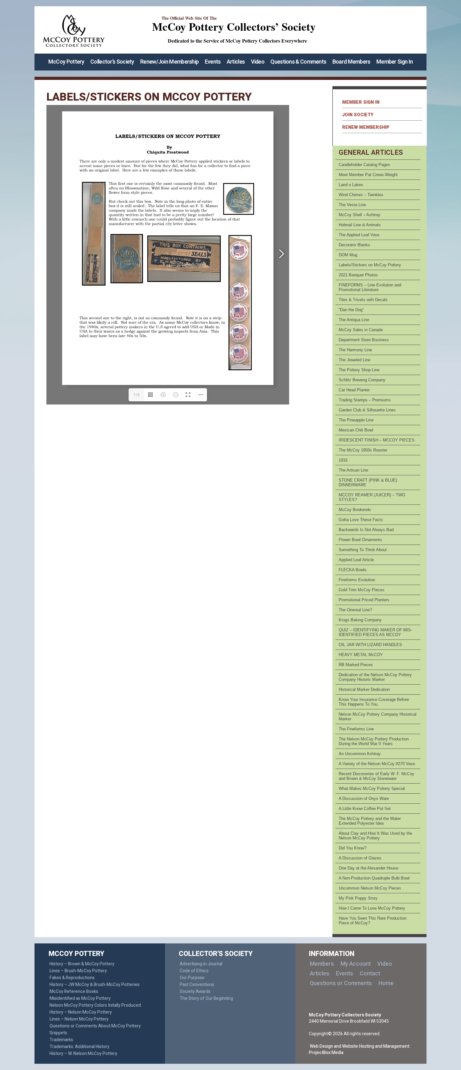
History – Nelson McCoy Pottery (81, 1012)
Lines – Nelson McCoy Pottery (79, 1019)
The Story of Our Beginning (206, 998)
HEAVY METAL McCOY (361, 654)
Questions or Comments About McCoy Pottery (95, 1026)
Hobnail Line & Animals (360, 224)
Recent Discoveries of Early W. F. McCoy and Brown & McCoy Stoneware (376, 776)
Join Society (358, 115)
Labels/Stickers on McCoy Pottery (370, 265)
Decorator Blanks (354, 245)
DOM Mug (348, 255)
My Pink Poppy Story (358, 898)
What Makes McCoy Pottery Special (372, 788)
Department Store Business (364, 339)
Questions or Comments (341, 983)
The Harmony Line (355, 349)
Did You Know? (352, 848)
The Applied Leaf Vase (359, 234)
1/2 (137, 395)
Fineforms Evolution (357, 579)
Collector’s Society (112, 62)
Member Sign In (394, 62)
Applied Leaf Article (356, 559)
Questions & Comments (298, 62)
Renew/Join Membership (169, 62)
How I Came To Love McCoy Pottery (372, 908)
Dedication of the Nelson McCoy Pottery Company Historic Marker (375, 677)
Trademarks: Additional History (79, 1046)
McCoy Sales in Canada (361, 329)
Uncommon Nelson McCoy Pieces (370, 888)
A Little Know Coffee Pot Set (365, 808)
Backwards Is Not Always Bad (366, 529)
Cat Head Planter (354, 390)
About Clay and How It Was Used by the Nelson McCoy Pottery (375, 835)
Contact (370, 973)
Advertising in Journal (201, 964)
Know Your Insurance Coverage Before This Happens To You (374, 702)
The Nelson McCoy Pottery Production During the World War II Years (374, 741)
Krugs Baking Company (360, 620)
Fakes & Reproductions (72, 977)
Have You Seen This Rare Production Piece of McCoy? (372, 920)
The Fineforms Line (356, 729)
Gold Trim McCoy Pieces (361, 589)
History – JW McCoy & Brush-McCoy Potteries (95, 984)
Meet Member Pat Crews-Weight (368, 174)
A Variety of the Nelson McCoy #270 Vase (377, 763)
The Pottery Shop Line (359, 370)
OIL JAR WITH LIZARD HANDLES (370, 644)
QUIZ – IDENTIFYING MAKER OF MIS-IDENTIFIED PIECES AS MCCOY (375, 632)
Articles (236, 62)
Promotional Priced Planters (364, 600)
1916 (343, 460)
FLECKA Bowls (353, 569)
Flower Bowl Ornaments (360, 539)
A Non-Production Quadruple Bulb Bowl (374, 878)
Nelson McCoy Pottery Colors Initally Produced (95, 1005)
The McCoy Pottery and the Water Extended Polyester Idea (370, 821)
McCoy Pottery (66, 62)
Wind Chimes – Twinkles (361, 194)
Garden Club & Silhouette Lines (367, 410)
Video (258, 62)
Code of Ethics (194, 971)
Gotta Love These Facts (361, 519)
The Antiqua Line (354, 319)
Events (213, 62)
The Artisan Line (353, 470)
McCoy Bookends (355, 509)
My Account (356, 964)
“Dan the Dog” (351, 309)
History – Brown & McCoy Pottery (82, 964)
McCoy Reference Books (74, 991)
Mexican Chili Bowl (356, 430)
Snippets (58, 1033)
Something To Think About (363, 549)
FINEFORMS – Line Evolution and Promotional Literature (370, 287)
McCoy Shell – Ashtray (359, 214)
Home (386, 983)
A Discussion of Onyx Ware (364, 798)
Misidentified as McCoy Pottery (80, 998)
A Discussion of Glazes (360, 858)
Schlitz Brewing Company (362, 380)
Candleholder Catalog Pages (364, 164)
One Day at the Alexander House (368, 868)
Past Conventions (197, 984)
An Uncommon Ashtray (360, 753)
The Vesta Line (352, 204)
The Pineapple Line (356, 420)
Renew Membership (365, 127)
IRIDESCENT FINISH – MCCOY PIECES (377, 440)
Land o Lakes (351, 184)
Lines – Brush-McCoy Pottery (78, 971)
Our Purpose (192, 977)
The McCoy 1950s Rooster (363, 450)
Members (322, 964)
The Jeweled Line (354, 360)
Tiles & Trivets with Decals (363, 299)
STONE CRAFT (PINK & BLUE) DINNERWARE (368, 482)
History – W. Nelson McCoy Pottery (83, 1053)
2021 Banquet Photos (358, 275)
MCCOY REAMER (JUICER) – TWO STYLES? (372, 497)
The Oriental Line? (355, 610)
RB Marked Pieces (356, 664)
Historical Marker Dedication (364, 689)
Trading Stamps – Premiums (365, 400)
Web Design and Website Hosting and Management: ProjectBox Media (359, 1049)
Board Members (351, 62)
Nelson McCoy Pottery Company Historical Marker (377, 716)
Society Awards (195, 991)
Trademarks (61, 1039)
